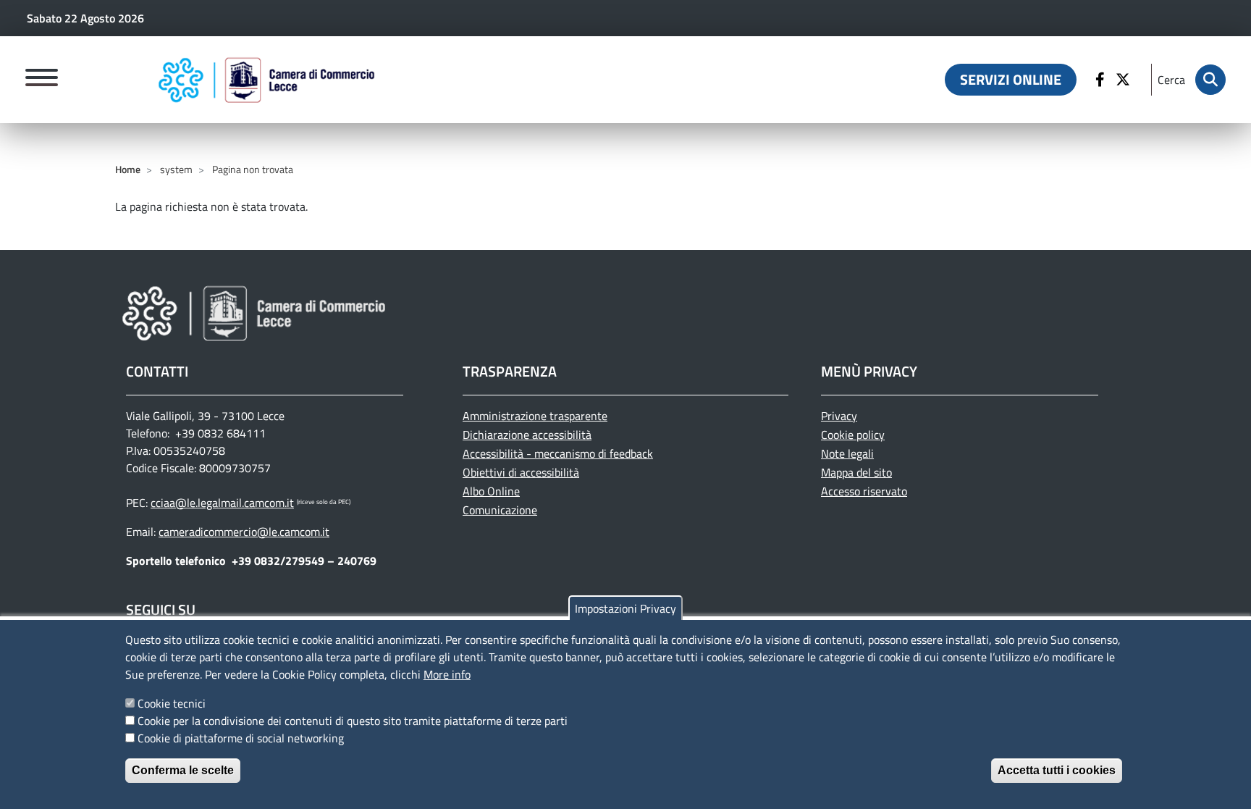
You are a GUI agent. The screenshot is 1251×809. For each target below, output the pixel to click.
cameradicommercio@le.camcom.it (244, 531)
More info (447, 674)
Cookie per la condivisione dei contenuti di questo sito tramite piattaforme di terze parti (353, 720)
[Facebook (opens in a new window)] (1101, 80)
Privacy (839, 415)
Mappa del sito (856, 472)
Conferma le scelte (183, 770)
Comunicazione (500, 510)
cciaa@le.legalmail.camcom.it (222, 502)
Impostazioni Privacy (625, 608)
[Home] (266, 79)
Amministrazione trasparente (535, 415)
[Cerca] (1210, 79)
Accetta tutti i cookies (1057, 770)
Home (127, 169)
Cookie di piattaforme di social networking (241, 738)
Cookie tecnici (172, 703)
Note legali (847, 453)
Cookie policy (853, 434)
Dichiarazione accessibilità (527, 434)
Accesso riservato (864, 491)
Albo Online (491, 491)
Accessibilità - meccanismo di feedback (558, 453)
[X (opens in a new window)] (1125, 80)
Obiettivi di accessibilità (521, 472)
